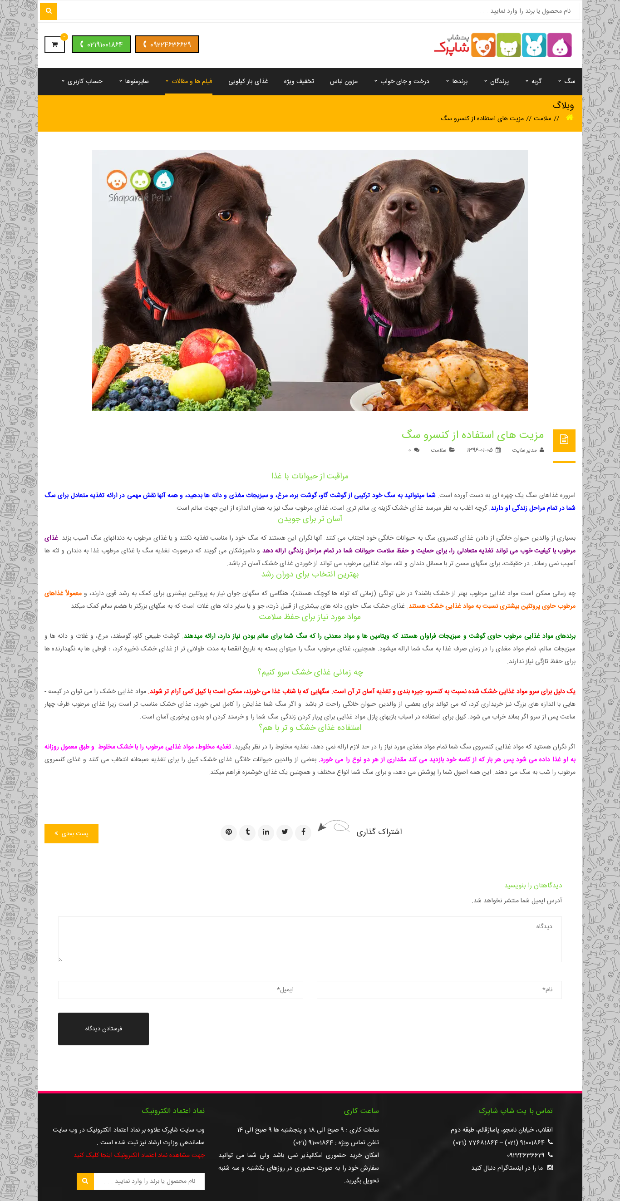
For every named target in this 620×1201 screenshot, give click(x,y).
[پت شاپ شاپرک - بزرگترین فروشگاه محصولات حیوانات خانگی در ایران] (503, 45)
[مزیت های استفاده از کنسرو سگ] (310, 280)
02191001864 (105, 45)
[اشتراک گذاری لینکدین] (266, 833)
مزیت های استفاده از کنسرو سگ (473, 436)
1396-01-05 (480, 450)
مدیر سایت (525, 450)
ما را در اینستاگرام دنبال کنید (507, 1168)
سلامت (542, 118)
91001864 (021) (525, 1142)
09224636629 (170, 45)
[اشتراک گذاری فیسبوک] (303, 833)
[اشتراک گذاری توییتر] (284, 833)
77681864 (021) (475, 1142)
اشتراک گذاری (379, 832)
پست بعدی (74, 834)
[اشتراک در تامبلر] (247, 833)
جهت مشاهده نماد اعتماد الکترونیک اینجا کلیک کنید (139, 1155)
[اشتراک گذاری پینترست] (229, 833)
